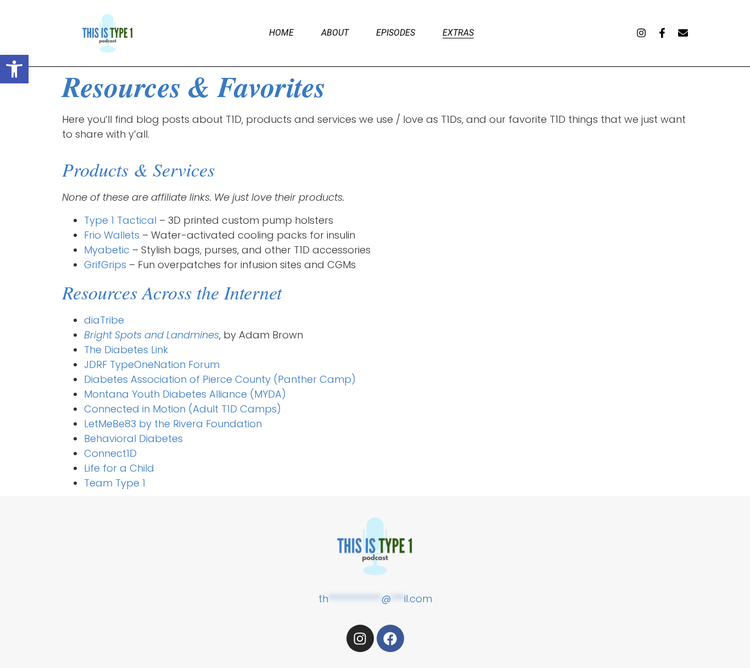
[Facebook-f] (662, 33)
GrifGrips (105, 264)
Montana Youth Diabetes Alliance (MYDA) (185, 394)
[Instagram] (641, 33)
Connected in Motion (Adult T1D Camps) (182, 409)
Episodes (395, 32)
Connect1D (110, 453)
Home (281, 32)
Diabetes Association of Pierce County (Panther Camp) (220, 379)
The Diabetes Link (126, 349)
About (335, 32)
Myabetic (107, 250)
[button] (14, 69)
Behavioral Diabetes (133, 438)
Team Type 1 (114, 483)
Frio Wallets (111, 235)
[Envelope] (683, 33)
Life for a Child (119, 468)
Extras (458, 32)
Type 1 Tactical (120, 220)
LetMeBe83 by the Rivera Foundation (173, 424)
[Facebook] (390, 638)
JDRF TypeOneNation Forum (152, 364)
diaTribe (104, 320)
